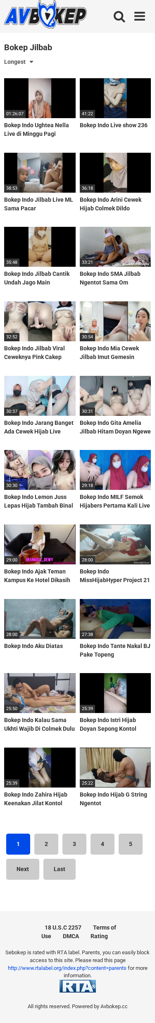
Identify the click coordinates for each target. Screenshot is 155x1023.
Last (59, 869)
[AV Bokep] (45, 15)
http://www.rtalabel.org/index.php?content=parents (67, 968)
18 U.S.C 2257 (63, 927)
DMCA (71, 936)
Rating (99, 936)
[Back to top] (140, 1006)
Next (23, 869)
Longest (15, 61)
